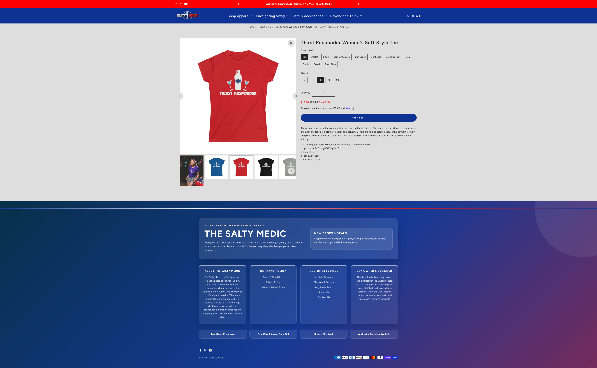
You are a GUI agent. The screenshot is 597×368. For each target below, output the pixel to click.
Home (251, 26)
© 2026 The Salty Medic (211, 357)
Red (305, 57)
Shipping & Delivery (324, 282)
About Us (324, 292)
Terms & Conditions (273, 277)
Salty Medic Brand (323, 287)
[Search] (408, 16)
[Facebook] (176, 4)
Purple (306, 64)
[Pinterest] (180, 4)
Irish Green (360, 57)
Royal (317, 64)
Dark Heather (393, 57)
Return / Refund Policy (273, 287)
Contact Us (324, 297)
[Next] (358, 4)
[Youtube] (185, 4)
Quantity (305, 92)
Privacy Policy (273, 282)
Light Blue (376, 57)
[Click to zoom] (291, 43)
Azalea (314, 57)
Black (326, 57)
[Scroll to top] (590, 359)
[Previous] (238, 4)
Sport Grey (330, 64)
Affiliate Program (324, 277)
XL (329, 80)
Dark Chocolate (341, 57)
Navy (407, 57)
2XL (337, 80)
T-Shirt (261, 26)
